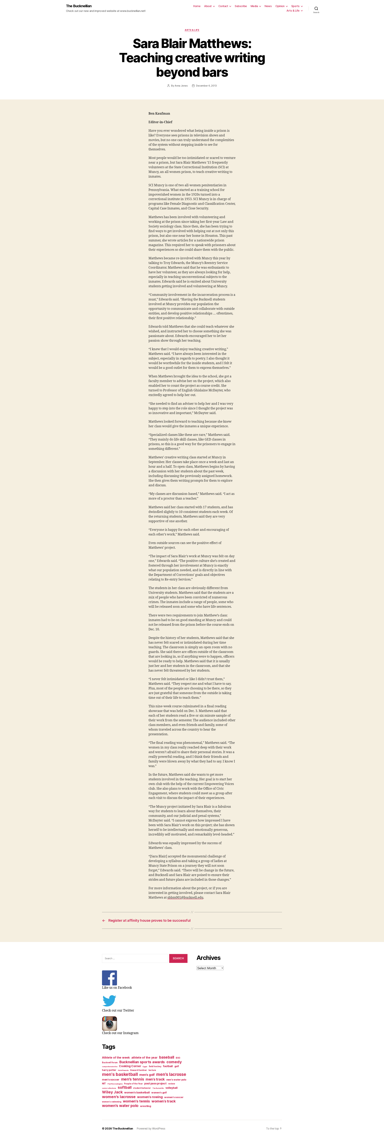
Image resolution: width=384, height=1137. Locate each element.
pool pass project (155, 1083)
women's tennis (136, 1101)
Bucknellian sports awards (142, 1062)
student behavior (142, 1088)
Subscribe (241, 6)
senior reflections (109, 1088)
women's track (164, 1101)
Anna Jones (181, 85)
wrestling (145, 1106)
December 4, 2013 (206, 85)
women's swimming (111, 1101)
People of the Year (133, 1083)
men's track (155, 1079)
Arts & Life (293, 10)
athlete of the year (144, 1057)
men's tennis (132, 1079)
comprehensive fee (109, 1067)
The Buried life (158, 1088)
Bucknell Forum (110, 1062)
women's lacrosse (119, 1096)
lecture (152, 1070)
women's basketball (137, 1092)
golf (176, 1066)
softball (125, 1087)
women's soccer (173, 1097)
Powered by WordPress (151, 1128)
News (268, 6)
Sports (295, 6)
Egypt (145, 1067)
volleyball (171, 1087)
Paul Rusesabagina (115, 1084)
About (208, 6)
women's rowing (150, 1097)
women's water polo (120, 1105)
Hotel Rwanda (123, 1070)
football (168, 1066)
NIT (104, 1083)
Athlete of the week (116, 1057)
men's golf (146, 1075)
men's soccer (110, 1079)
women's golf (159, 1092)
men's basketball (120, 1074)
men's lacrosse (171, 1074)
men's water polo (176, 1079)
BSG (178, 1058)
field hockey (155, 1066)
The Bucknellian (79, 6)
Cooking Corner (130, 1066)
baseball (166, 1057)
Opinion (280, 6)
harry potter (109, 1070)
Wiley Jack (112, 1092)
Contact (223, 6)
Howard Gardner (138, 1070)
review (171, 1083)
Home (196, 6)
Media (254, 6)
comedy (174, 1061)
